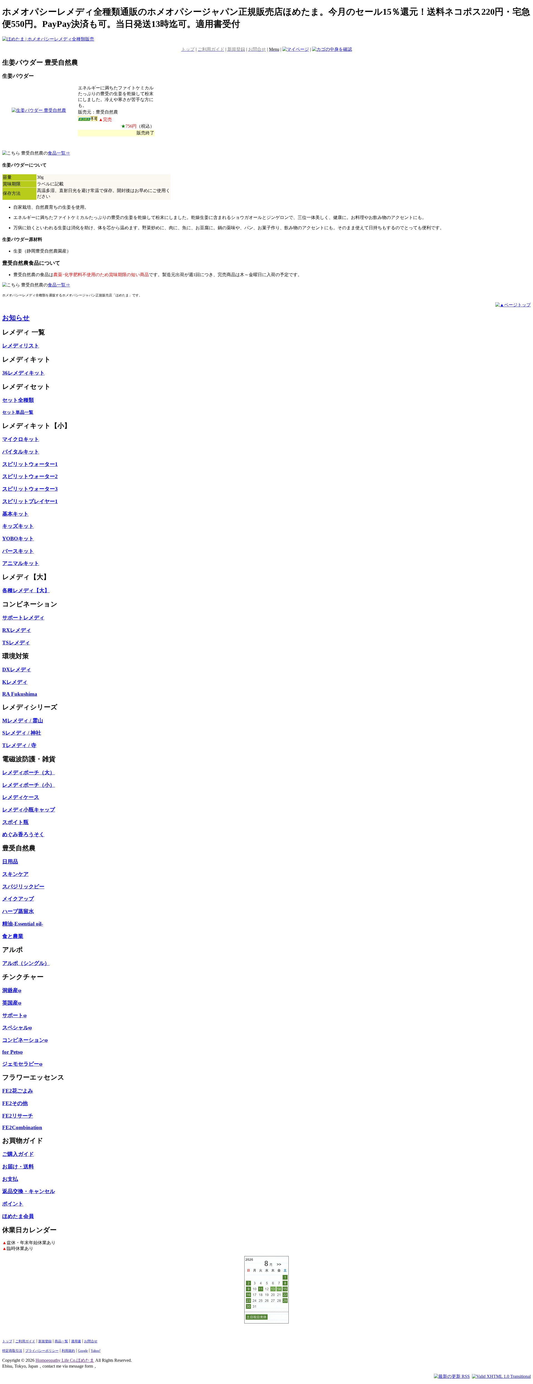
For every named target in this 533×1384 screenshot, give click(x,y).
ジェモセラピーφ (22, 1064)
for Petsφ (12, 1052)
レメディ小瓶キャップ (28, 810)
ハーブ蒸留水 (18, 911)
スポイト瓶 (15, 822)
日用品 (10, 861)
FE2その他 (15, 1103)
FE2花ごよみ (17, 1091)
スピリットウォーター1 (30, 464)
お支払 (10, 1179)
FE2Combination (22, 1127)
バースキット (18, 551)
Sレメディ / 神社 (21, 733)
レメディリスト (20, 346)
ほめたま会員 (18, 1216)
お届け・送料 (18, 1166)
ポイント (12, 1204)
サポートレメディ (23, 618)
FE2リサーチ (17, 1116)
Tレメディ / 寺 (19, 745)
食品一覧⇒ (59, 153)
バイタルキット (20, 452)
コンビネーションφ (25, 1040)
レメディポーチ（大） (28, 772)
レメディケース (20, 797)
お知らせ (16, 317)
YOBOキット (18, 538)
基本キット (15, 514)
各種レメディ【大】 (26, 590)
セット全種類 (18, 400)
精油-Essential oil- (22, 924)
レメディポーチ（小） (28, 785)
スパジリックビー (23, 886)
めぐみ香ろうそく (23, 834)
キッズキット (18, 526)
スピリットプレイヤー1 (30, 501)
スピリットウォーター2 (30, 476)
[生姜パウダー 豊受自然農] (39, 110)
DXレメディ (16, 669)
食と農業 (12, 936)
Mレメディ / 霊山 (22, 720)
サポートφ (14, 1015)
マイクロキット (20, 439)
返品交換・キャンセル (28, 1191)
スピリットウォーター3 (30, 489)
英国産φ (11, 1003)
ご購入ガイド (18, 1154)
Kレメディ (14, 682)
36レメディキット (23, 373)
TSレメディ (16, 643)
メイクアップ (18, 899)
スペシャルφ (17, 1027)
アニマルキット (20, 563)
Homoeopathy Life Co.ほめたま (65, 1360)
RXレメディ (16, 630)
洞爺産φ (11, 990)
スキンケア (15, 874)
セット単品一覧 (17, 412)
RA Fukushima (19, 694)
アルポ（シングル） (26, 963)
